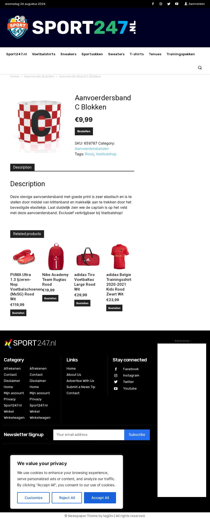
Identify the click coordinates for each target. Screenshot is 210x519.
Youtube (130, 388)
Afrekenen (12, 368)
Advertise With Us (80, 381)
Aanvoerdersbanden (39, 76)
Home (14, 76)
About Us (74, 375)
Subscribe (137, 435)
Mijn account (14, 393)
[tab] (22, 167)
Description (22, 167)
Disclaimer (12, 381)
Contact (10, 375)
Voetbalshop (106, 154)
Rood (89, 154)
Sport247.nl (13, 405)
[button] (199, 67)
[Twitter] (169, 4)
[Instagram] (161, 4)
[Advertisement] (182, 420)
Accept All (100, 497)
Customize (34, 497)
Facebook (131, 369)
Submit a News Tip (81, 387)
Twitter (128, 382)
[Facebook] (153, 4)
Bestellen (83, 131)
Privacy (10, 399)
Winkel (9, 411)
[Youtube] (177, 4)
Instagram (131, 375)
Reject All (67, 497)
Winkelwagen (14, 417)
